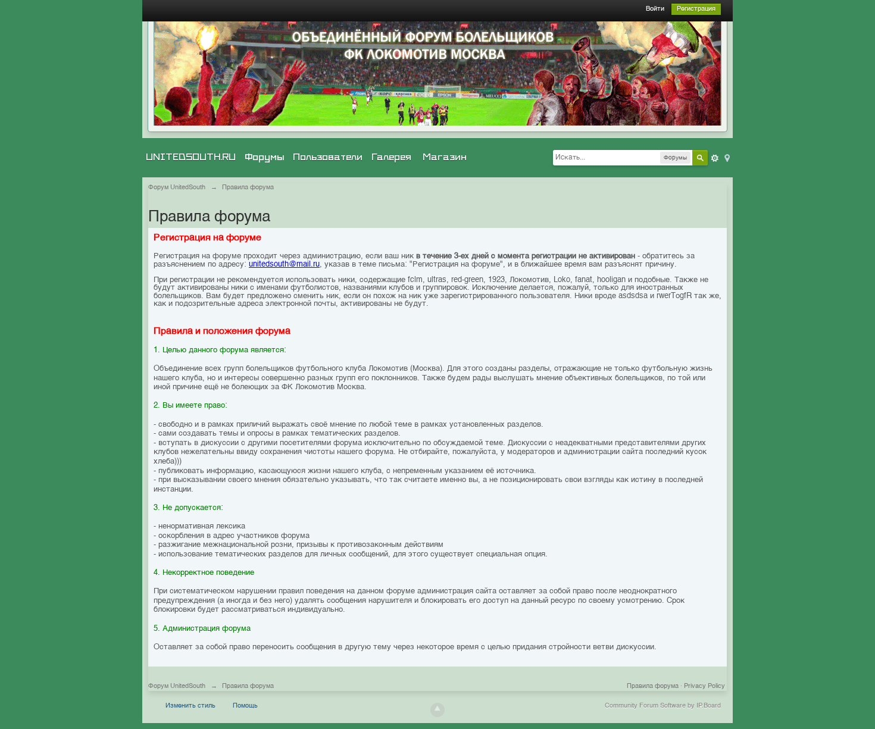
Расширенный (715, 158)
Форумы (264, 157)
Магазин (445, 157)
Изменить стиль (190, 706)
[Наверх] (437, 710)
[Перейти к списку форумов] (437, 73)
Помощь (245, 706)
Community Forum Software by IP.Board (663, 706)
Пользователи (327, 157)
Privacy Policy (704, 686)
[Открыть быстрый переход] (726, 157)
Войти (655, 9)
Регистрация (696, 9)
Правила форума (653, 686)
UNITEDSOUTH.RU (191, 157)
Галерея (391, 157)
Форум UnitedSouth (176, 686)
